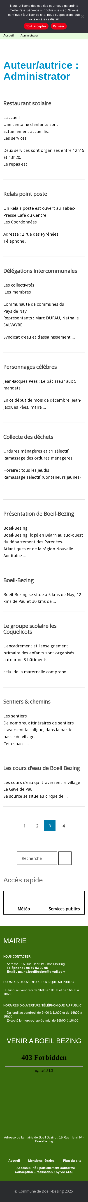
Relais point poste (25, 193)
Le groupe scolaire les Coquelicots (30, 628)
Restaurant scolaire (27, 103)
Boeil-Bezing (18, 580)
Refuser (59, 26)
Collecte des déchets (28, 436)
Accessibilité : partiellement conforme (45, 1168)
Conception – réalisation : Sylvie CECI (44, 1172)
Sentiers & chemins (27, 701)
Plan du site (72, 1160)
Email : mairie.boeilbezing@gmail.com (36, 971)
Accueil (8, 35)
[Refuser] (82, 16)
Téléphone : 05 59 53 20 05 (27, 968)
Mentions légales (41, 1160)
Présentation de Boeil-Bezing (38, 513)
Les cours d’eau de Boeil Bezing (41, 768)
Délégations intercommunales (40, 270)
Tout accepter (36, 26)
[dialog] (44, 16)
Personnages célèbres (30, 366)
